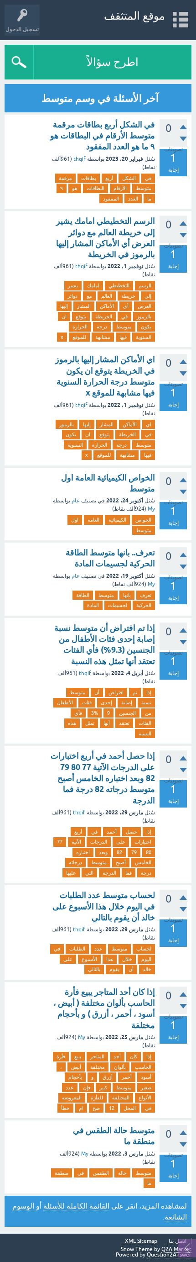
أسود (146, 1077)
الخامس (143, 862)
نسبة (146, 702)
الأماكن (107, 306)
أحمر (127, 1077)
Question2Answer (169, 1254)
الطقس (101, 1173)
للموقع (79, 337)
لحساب (143, 948)
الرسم (145, 285)
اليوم (146, 959)
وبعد (103, 852)
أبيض (76, 1067)
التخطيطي (118, 285)
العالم (106, 296)
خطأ (65, 1108)
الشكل (129, 178)
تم (135, 692)
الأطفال (65, 702)
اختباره (83, 852)
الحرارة (80, 326)
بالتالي (94, 969)
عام (76, 500)
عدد (98, 948)
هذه (72, 723)
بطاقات (88, 178)
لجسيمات (117, 605)
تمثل (89, 723)
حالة (122, 1173)
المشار (84, 306)
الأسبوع (89, 959)
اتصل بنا (177, 1241)
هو (74, 188)
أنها (106, 723)
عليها (71, 873)
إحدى (106, 702)
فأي (78, 713)
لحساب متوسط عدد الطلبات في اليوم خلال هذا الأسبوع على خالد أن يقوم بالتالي (103, 906)
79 (134, 852)
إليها (64, 306)
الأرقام (120, 188)
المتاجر (97, 1056)
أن (96, 692)
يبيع (77, 1056)
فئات (87, 702)
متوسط (143, 188)
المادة (93, 605)
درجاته (75, 862)
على (120, 842)
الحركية (143, 605)
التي (89, 873)
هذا (109, 959)
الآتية (76, 842)
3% (94, 713)
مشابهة (102, 337)
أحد (117, 1056)
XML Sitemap (141, 1241)
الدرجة (109, 873)
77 (59, 842)
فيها (123, 337)
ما (149, 198)
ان (64, 316)
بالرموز (144, 316)
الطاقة (82, 595)
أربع (109, 178)
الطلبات (77, 948)
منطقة (61, 1173)
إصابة (126, 702)
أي (126, 306)
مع (89, 296)
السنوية (143, 337)
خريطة (128, 296)
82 (119, 852)
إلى (147, 296)
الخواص (143, 520)
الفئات (145, 723)
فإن (86, 1087)
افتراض (116, 692)
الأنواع (145, 1097)
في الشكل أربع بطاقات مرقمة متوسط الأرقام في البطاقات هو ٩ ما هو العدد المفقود (102, 136)
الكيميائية (117, 520)
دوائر (72, 296)
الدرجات (98, 842)
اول (74, 520)
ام (81, 1108)
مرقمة (65, 178)
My (151, 509)
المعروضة (72, 1097)
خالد (147, 969)
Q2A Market (176, 1249)
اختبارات (142, 842)
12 (111, 1108)
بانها (127, 595)
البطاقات (95, 188)
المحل (130, 1108)
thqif (79, 159)
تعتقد (124, 723)
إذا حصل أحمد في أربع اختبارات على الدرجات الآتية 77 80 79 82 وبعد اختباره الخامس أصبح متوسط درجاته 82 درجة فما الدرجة (103, 778)
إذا (148, 692)
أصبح (121, 862)
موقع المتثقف (134, 16)
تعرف (145, 595)
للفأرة (97, 1097)
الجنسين (127, 713)
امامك (93, 285)
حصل (131, 831)
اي (148, 424)
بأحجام (75, 1077)
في (148, 178)
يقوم (114, 969)
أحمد (112, 831)
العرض (144, 306)
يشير (73, 285)
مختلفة (97, 1067)
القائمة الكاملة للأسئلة (76, 1206)
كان (133, 1056)
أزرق (108, 1077)
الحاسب (143, 1067)
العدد (133, 198)
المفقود (111, 198)
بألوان (120, 1067)
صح (96, 1108)
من (148, 713)
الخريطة (103, 316)
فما (128, 873)
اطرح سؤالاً (113, 62)
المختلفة (120, 1097)
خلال (127, 959)
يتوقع (81, 316)
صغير (146, 1087)
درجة (102, 326)
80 (148, 852)
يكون (146, 326)
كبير (103, 1087)
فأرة (61, 1056)
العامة (93, 520)
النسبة (145, 733)
